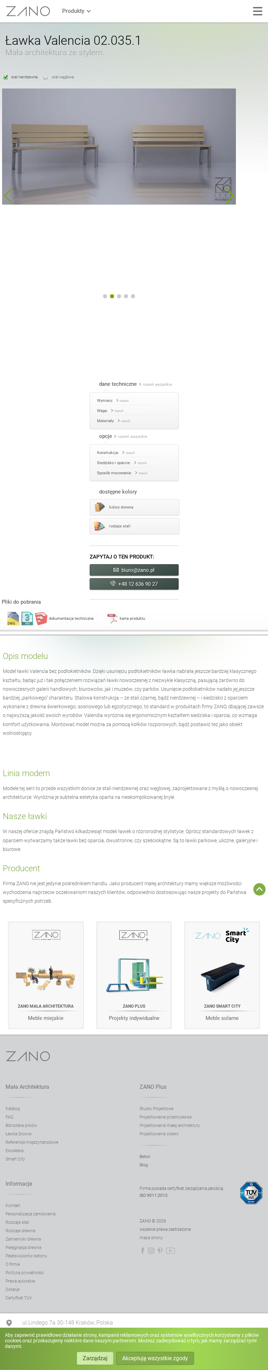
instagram (151, 1251)
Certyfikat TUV (19, 1298)
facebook (142, 1251)
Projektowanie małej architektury (170, 1125)
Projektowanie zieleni (159, 1133)
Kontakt (13, 1205)
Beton (145, 1156)
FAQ (9, 1117)
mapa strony (151, 1237)
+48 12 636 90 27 (138, 584)
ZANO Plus (153, 1087)
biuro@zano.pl (138, 570)
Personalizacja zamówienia (30, 1214)
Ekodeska (14, 1150)
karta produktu (132, 618)
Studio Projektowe (156, 1108)
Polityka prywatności (25, 1272)
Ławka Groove (18, 1133)
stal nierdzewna (24, 77)
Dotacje (13, 1289)
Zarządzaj (95, 1358)
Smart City (15, 1159)
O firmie (13, 1264)
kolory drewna (121, 507)
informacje (19, 1183)
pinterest (160, 1251)
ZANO (28, 11)
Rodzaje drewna (20, 1230)
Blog (144, 1165)
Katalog (13, 1108)
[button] (8, 196)
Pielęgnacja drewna (23, 1247)
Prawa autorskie (20, 1281)
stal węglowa (62, 77)
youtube (170, 1251)
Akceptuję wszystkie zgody (155, 1358)
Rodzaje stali (17, 1222)
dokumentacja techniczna (71, 618)
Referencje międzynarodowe (32, 1142)
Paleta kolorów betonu (26, 1256)
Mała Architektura (27, 1087)
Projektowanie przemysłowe (166, 1117)
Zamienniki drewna (23, 1239)
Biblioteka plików (21, 1125)
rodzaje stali (120, 526)
